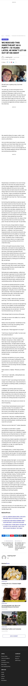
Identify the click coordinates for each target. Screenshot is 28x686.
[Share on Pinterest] (11, 62)
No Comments (5, 59)
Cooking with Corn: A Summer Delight (11, 583)
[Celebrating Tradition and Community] (14, 618)
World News (5, 39)
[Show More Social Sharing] (16, 62)
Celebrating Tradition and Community (11, 629)
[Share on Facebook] (7, 62)
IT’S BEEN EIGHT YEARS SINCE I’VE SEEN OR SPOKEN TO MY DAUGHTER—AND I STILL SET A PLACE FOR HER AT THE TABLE (14, 526)
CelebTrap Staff (9, 57)
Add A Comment (14, 636)
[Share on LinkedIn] (13, 62)
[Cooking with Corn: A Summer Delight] (14, 573)
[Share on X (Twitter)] (9, 62)
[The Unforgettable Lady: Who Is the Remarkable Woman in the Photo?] (14, 595)
